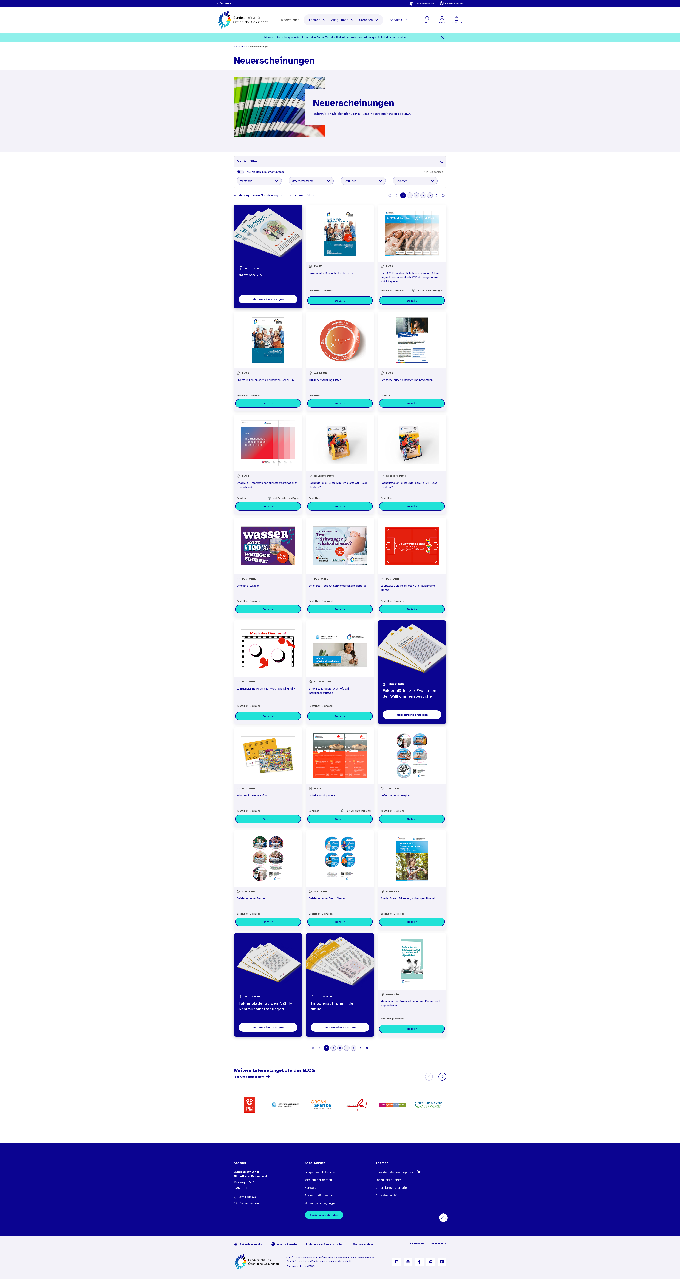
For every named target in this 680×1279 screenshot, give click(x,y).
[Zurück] (429, 1077)
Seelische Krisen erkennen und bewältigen (407, 379)
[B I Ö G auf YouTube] (442, 1262)
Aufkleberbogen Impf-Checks (327, 898)
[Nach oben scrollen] (443, 1217)
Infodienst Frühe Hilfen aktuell (333, 1006)
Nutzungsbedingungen (320, 1203)
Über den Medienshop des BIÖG (398, 1172)
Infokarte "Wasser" (248, 585)
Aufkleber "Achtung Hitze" (325, 379)
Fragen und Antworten (320, 1172)
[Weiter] (442, 1077)
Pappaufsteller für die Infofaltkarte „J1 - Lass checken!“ (409, 484)
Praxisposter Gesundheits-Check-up (331, 272)
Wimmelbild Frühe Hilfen (252, 795)
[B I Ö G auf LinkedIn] (396, 1262)
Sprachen (366, 19)
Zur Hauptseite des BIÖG (300, 1266)
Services (396, 19)
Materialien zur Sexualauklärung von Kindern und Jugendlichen (410, 1003)
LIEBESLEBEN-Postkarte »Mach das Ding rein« (266, 688)
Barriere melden (363, 1244)
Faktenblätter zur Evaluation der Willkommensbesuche (409, 693)
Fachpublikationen (388, 1179)
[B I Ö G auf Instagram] (408, 1262)
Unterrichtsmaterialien (392, 1187)
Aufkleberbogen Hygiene (396, 795)
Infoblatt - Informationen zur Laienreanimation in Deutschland (267, 484)
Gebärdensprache (425, 3)
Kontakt (310, 1187)
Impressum (417, 1243)
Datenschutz (438, 1243)
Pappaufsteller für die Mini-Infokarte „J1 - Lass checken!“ (338, 484)
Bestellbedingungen (319, 1195)
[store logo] (243, 20)
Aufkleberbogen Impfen (251, 898)
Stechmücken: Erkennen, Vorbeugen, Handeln (408, 898)
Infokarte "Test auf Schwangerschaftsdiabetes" (338, 585)
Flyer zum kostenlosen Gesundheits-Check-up (265, 379)
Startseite (239, 46)
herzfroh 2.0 (250, 275)
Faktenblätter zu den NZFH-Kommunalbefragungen (265, 1006)
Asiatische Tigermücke (323, 795)
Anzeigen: (297, 195)
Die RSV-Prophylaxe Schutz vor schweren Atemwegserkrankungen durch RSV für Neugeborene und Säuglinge (410, 277)
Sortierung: (242, 195)
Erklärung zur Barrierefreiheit (325, 1244)
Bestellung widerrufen (324, 1215)
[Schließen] (442, 37)
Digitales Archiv (386, 1195)
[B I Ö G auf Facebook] (419, 1262)
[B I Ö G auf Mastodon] (430, 1262)
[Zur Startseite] (257, 1262)
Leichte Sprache (454, 3)
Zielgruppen (339, 19)
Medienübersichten (318, 1179)
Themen (314, 19)
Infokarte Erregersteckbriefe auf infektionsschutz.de (329, 690)
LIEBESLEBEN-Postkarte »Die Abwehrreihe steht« (408, 587)
